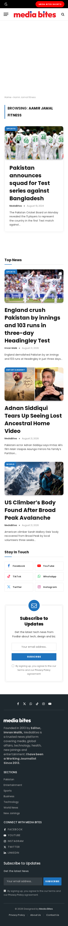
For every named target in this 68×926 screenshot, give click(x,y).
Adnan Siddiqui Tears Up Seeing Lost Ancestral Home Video (33, 419)
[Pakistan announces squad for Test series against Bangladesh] (34, 142)
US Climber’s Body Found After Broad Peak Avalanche (30, 510)
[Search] (62, 14)
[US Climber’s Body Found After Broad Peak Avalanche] (34, 478)
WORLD (10, 464)
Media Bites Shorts (50, 4)
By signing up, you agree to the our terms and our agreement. (35, 669)
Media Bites (46, 909)
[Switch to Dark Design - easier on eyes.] (6, 4)
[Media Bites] (35, 14)
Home (8, 97)
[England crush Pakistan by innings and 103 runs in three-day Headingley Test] (34, 286)
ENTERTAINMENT (15, 369)
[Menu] (6, 14)
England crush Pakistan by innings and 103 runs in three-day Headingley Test (32, 325)
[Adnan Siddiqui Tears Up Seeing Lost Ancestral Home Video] (34, 384)
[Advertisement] (34, 58)
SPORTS (11, 128)
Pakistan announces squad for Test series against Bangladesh (29, 183)
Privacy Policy (42, 670)
